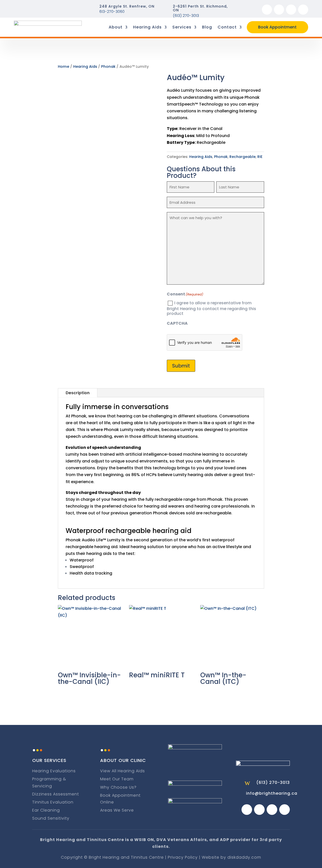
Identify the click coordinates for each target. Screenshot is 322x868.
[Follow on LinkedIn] (303, 10)
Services (181, 27)
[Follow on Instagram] (279, 10)
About (116, 27)
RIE (259, 156)
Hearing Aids (147, 27)
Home (63, 66)
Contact (227, 27)
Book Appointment (277, 27)
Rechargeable (242, 156)
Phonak (108, 66)
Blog (207, 27)
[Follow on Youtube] (291, 10)
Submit (181, 365)
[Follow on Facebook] (267, 10)
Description (78, 393)
